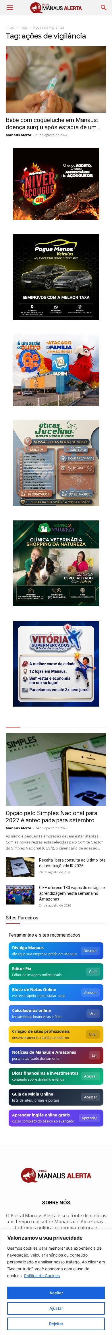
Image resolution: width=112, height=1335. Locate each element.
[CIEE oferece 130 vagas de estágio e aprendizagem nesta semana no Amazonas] (20, 895)
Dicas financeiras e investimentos (45, 1073)
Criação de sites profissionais (41, 1031)
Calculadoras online (31, 1010)
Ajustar (56, 1308)
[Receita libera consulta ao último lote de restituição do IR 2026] (20, 867)
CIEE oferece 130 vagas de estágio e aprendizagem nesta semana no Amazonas (72, 893)
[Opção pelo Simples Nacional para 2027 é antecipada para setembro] (56, 769)
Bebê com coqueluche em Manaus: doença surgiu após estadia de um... (53, 124)
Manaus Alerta (18, 135)
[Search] (104, 7)
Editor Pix (21, 968)
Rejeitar (56, 1323)
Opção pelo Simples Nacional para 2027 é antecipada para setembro (51, 817)
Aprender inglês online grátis (41, 1115)
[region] (56, 1282)
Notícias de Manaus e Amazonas (44, 1052)
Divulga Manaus (28, 947)
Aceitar (56, 1292)
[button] (10, 7)
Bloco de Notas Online (34, 989)
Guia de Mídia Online (32, 1094)
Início (10, 27)
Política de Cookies (42, 1275)
